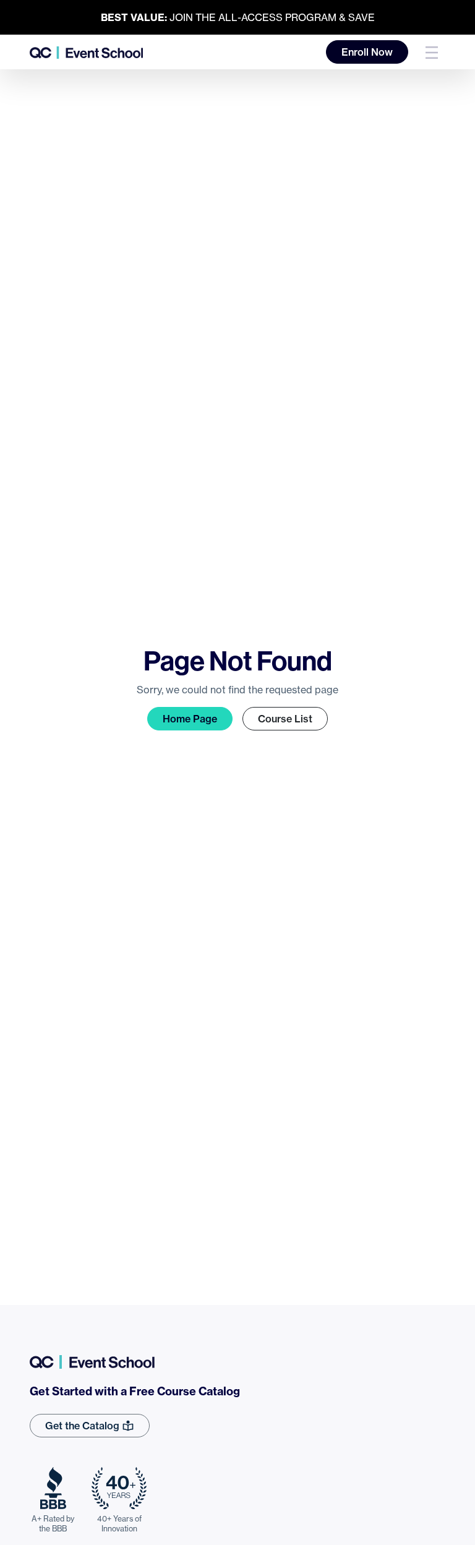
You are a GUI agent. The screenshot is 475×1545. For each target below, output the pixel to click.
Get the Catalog (83, 1425)
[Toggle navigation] (431, 52)
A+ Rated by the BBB (53, 1523)
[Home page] (86, 52)
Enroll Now (367, 52)
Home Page (190, 719)
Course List (285, 719)
